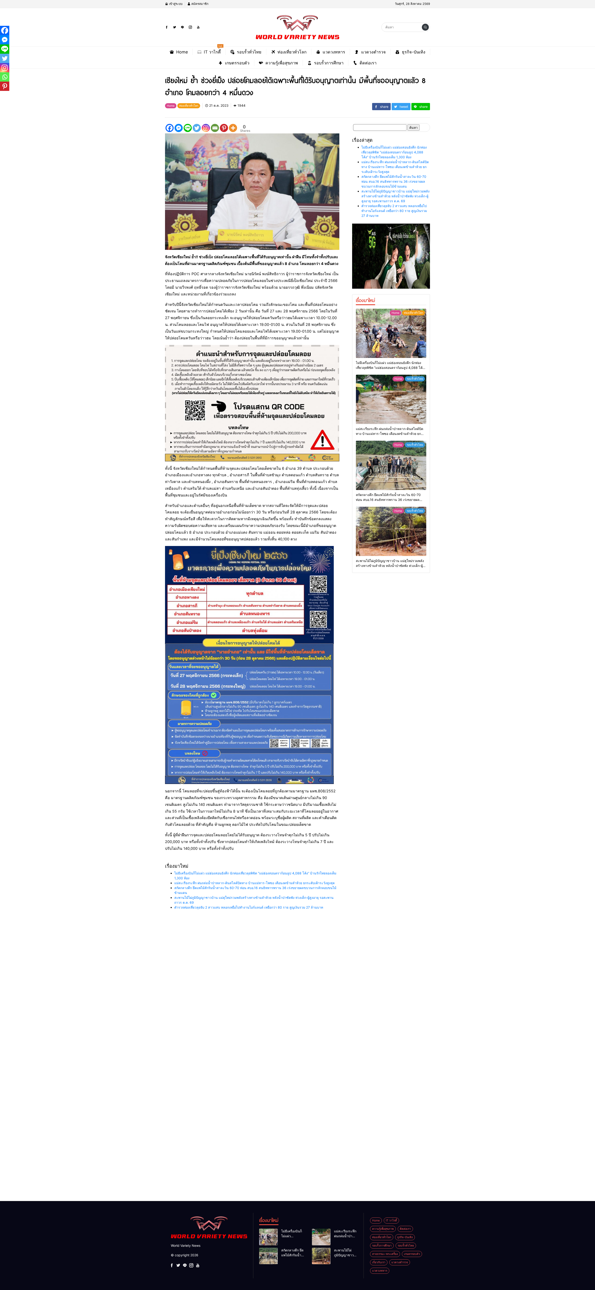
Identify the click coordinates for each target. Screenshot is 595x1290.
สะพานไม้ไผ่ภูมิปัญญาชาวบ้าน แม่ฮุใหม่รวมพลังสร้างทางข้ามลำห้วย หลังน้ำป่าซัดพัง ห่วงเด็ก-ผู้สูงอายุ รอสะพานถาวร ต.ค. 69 (395, 196)
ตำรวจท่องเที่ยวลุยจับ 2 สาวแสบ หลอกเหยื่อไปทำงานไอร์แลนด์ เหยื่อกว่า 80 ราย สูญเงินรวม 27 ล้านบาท (248, 907)
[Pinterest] (224, 128)
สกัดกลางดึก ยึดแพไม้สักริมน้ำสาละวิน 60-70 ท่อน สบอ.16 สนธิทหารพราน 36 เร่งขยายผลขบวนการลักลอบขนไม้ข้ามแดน (393, 181)
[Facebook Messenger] (179, 128)
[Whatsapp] (4, 77)
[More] (233, 128)
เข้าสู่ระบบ (175, 4)
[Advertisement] (139, 1001)
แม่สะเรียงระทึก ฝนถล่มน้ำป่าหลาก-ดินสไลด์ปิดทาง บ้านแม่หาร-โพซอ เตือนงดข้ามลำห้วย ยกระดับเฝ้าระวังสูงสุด (254, 883)
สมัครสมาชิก (199, 4)
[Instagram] (206, 128)
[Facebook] (169, 128)
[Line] (188, 128)
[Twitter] (197, 128)
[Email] (215, 128)
